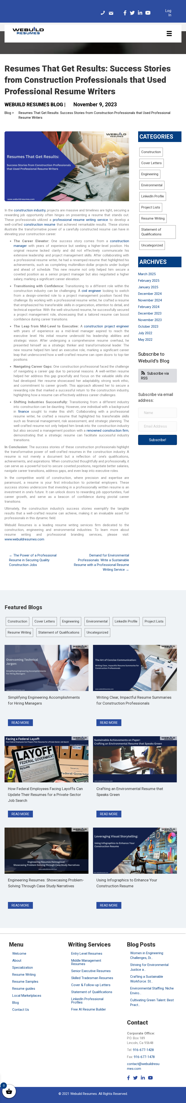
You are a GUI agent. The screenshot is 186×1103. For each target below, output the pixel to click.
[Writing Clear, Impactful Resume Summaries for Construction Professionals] (135, 668)
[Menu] (169, 33)
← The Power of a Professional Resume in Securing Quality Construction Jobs (32, 560)
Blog (15, 1003)
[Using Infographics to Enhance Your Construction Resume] (135, 850)
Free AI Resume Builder (88, 1009)
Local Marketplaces (26, 996)
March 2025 (147, 274)
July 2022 (145, 333)
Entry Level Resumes (86, 954)
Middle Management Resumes (86, 962)
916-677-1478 (144, 1057)
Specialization (22, 968)
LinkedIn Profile (152, 196)
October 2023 (148, 326)
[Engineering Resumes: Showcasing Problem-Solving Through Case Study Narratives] (46, 850)
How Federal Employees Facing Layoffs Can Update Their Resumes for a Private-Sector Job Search (45, 794)
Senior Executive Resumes (91, 971)
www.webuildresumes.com (24, 539)
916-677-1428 (143, 1050)
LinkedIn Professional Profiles (87, 1000)
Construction (151, 152)
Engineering (149, 174)
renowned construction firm (107, 430)
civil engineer (91, 291)
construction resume (40, 224)
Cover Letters (151, 163)
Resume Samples (25, 982)
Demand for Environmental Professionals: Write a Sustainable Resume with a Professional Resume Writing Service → (101, 562)
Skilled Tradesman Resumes (92, 978)
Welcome (19, 954)
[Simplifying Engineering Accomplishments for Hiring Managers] (46, 668)
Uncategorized (152, 245)
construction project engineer (106, 326)
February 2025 (148, 281)
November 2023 (150, 320)
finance (23, 411)
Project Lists (150, 207)
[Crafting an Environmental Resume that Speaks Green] (135, 759)
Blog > (9, 113)
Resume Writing (153, 218)
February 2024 (148, 307)
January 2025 (148, 287)
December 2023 (150, 313)
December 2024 (150, 294)
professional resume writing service (80, 220)
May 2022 (145, 340)
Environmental (151, 185)
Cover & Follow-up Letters (90, 985)
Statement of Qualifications (58, 632)
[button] (157, 440)
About (16, 961)
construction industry (29, 210)
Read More (22, 722)
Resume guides (23, 989)
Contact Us (20, 1010)
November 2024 (150, 300)
